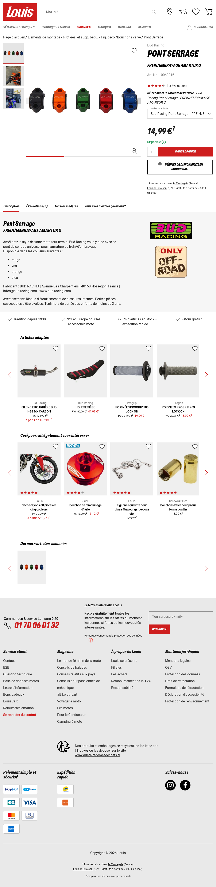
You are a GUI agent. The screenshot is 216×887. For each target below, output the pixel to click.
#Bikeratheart (67, 694)
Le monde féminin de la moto (79, 661)
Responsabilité (122, 688)
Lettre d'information (17, 688)
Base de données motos (21, 681)
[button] (153, 12)
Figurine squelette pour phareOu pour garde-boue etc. (132, 509)
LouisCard (10, 701)
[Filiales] (170, 12)
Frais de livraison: (157, 188)
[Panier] (208, 12)
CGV (168, 667)
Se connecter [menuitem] (203, 27)
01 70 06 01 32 (36, 625)
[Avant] (137, 101)
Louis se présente (124, 661)
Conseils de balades (72, 667)
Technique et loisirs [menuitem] (55, 27)
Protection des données (182, 674)
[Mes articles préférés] (196, 12)
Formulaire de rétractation (184, 688)
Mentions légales (177, 661)
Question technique (17, 674)
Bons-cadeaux (13, 694)
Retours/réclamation (18, 708)
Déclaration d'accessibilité (184, 694)
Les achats (119, 674)
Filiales (116, 667)
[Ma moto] (182, 12)
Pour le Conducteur (71, 715)
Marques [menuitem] (104, 27)
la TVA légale (180, 183)
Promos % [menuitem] (84, 27)
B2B (6, 667)
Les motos (65, 708)
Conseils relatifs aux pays (76, 674)
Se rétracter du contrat (19, 715)
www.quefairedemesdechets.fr (97, 755)
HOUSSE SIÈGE (85, 407)
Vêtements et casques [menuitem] (18, 27)
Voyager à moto (69, 701)
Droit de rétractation (180, 681)
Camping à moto (69, 722)
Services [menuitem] (144, 27)
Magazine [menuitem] (124, 27)
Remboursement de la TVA (131, 681)
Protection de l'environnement (187, 701)
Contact (9, 661)
